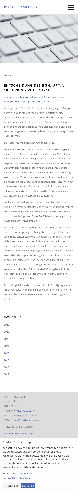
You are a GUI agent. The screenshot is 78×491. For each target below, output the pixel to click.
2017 (6, 374)
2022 (6, 338)
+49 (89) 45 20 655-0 (24, 410)
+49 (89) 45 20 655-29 (25, 415)
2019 (6, 360)
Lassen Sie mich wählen (17, 478)
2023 (6, 331)
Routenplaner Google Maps (19, 433)
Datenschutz (26, 473)
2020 (6, 353)
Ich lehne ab (11, 485)
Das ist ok (28, 485)
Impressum (10, 438)
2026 (6, 324)
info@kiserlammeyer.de (26, 420)
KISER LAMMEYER (21, 7)
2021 (6, 345)
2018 (6, 367)
